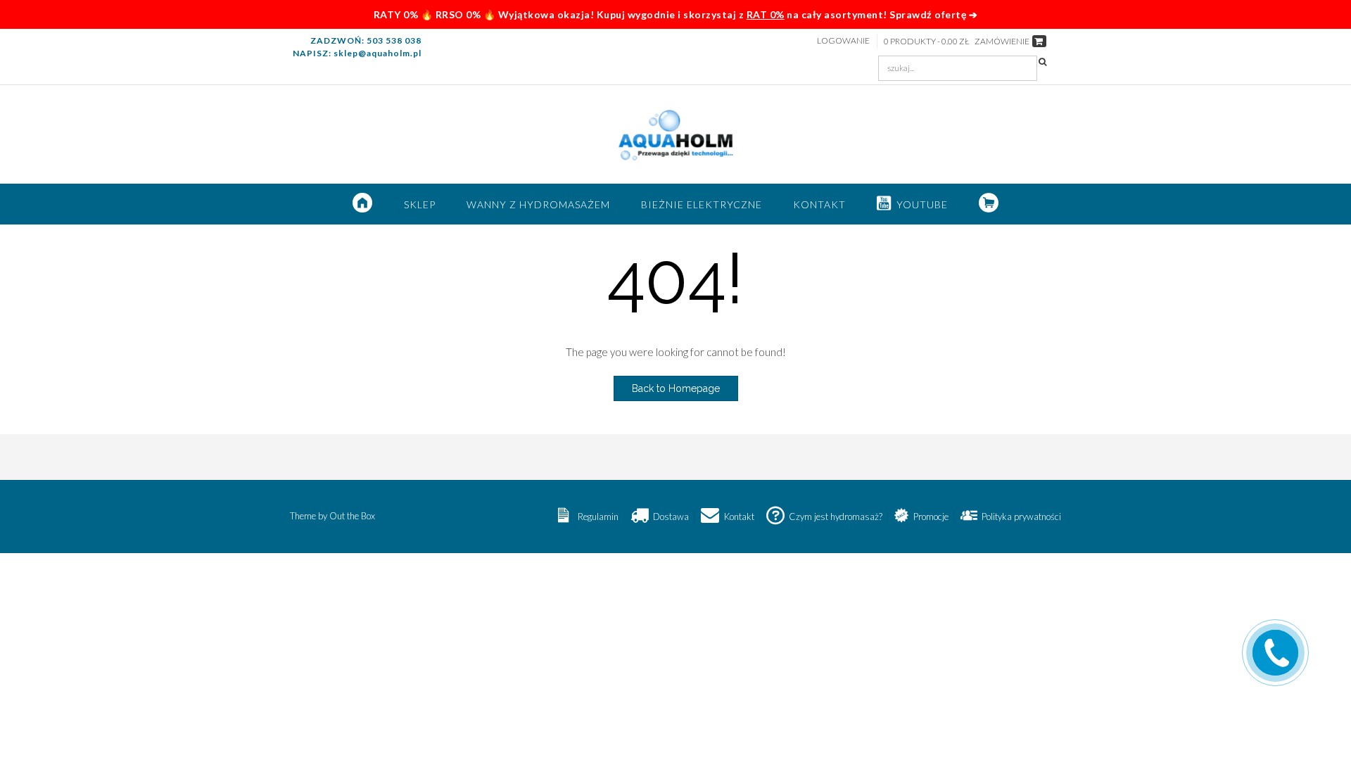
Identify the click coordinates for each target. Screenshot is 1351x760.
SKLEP (420, 204)
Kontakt (819, 204)
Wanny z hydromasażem (538, 204)
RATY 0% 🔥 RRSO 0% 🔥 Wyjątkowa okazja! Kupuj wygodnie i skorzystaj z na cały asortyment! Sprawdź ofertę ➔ (676, 14)
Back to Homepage (676, 388)
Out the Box (352, 515)
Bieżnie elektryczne (701, 204)
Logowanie (843, 40)
